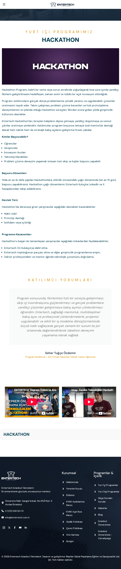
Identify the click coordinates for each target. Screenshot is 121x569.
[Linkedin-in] (25, 527)
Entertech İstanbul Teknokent (25, 556)
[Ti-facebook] (14, 527)
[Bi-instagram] (3, 527)
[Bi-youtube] (20, 527)
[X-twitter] (9, 527)
